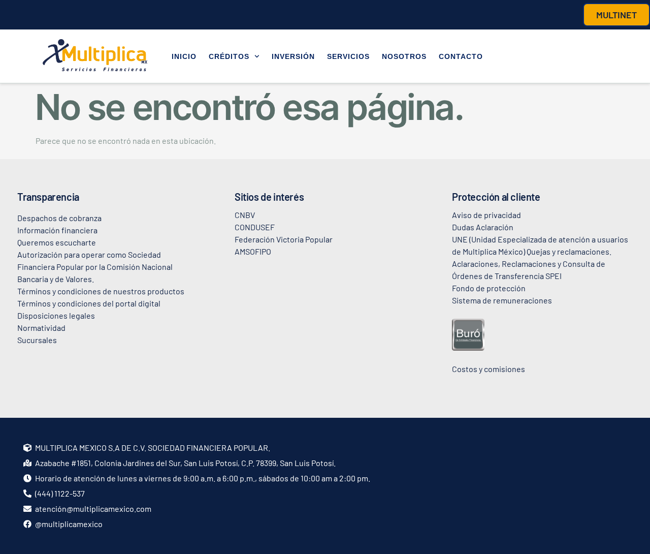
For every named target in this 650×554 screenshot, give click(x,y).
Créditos (229, 56)
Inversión (293, 56)
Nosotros (404, 56)
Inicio (184, 56)
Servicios (348, 56)
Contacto (461, 56)
